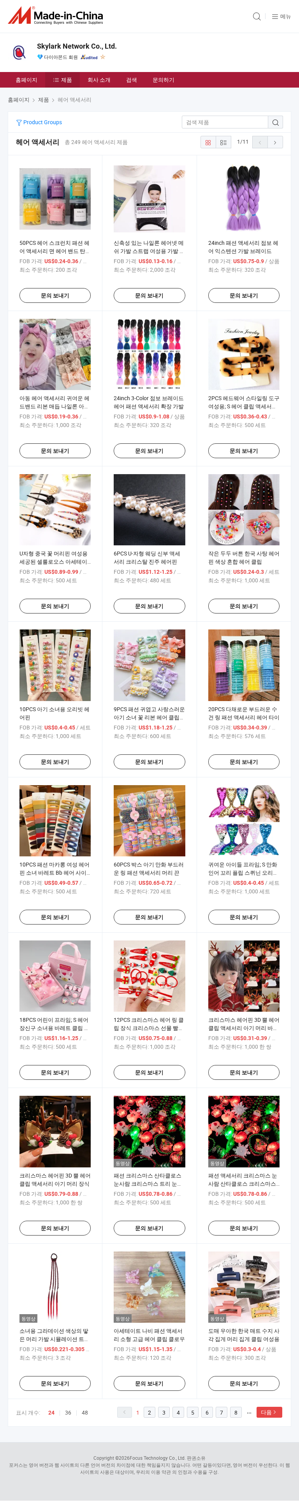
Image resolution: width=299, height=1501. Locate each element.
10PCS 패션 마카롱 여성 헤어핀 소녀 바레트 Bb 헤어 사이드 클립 (54, 872)
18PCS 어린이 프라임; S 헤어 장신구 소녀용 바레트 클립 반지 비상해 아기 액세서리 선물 (54, 1028)
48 (85, 1412)
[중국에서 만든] (57, 15)
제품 (66, 79)
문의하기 (163, 79)
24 (51, 1413)
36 (68, 1412)
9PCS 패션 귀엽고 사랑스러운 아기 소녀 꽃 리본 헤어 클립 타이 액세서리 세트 (149, 717)
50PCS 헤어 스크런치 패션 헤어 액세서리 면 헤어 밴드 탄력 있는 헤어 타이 (55, 251)
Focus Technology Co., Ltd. (158, 1458)
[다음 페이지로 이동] (275, 142)
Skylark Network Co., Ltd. (77, 46)
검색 (131, 79)
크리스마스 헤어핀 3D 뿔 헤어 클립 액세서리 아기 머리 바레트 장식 (244, 1028)
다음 (266, 1412)
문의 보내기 (55, 295)
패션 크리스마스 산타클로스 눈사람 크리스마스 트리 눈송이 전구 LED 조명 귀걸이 (148, 1183)
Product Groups (42, 122)
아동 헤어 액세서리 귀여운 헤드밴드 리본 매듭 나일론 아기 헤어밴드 (54, 406)
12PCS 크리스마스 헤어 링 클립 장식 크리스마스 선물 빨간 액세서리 (149, 1028)
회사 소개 (99, 79)
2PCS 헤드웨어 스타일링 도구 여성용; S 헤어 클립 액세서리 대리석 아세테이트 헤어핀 (244, 406)
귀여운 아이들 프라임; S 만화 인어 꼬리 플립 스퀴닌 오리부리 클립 (243, 872)
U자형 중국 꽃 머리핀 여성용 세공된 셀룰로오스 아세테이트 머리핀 (53, 561)
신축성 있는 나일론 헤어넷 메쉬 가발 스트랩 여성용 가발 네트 (149, 251)
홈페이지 (26, 79)
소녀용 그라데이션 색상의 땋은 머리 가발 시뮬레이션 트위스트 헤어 (54, 1339)
